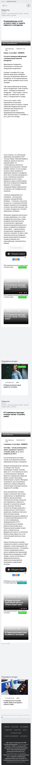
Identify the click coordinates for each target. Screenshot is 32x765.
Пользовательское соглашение (15, 753)
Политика (14, 726)
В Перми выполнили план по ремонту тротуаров (15, 633)
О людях (3, 15)
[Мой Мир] (18, 259)
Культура (17, 730)
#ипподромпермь (16, 248)
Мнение (8, 15)
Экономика (22, 583)
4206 (19, 597)
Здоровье (13, 15)
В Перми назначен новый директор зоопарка (12, 386)
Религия (21, 13)
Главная (7, 726)
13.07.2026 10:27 (9, 382)
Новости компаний (11, 736)
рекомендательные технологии (16, 762)
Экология (4, 13)
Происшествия (16, 733)
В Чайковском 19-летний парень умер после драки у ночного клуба (13, 702)
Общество (22, 267)
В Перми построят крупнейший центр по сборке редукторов (14, 603)
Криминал (22, 682)
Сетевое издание (23, 744)
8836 (17, 382)
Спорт (25, 730)
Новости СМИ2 (5, 643)
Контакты (23, 736)
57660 (17, 698)
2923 (19, 281)
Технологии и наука (12, 13)
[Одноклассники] (16, 259)
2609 (19, 628)
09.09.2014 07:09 (10, 628)
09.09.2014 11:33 (20, 48)
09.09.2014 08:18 (10, 597)
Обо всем (26, 13)
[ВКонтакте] (13, 259)
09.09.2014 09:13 (10, 281)
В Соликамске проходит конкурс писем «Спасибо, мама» (16, 287)
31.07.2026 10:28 (9, 698)
